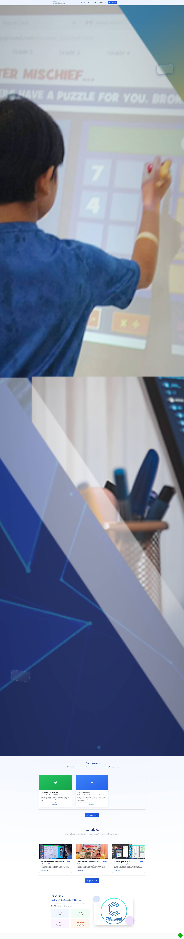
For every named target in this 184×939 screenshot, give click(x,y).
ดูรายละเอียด (55, 804)
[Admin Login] (105, 2)
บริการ (89, 2)
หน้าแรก (83, 2)
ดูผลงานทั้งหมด (93, 881)
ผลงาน (94, 2)
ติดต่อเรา (101, 2)
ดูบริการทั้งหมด (93, 815)
